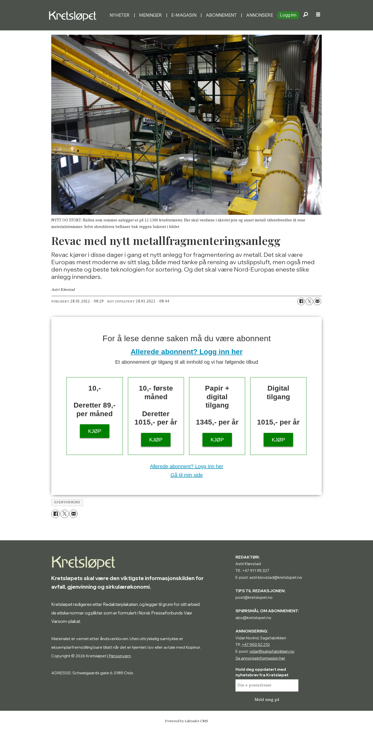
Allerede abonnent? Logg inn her (187, 352)
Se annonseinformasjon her (260, 658)
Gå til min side (187, 475)
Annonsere (259, 15)
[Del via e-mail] (317, 301)
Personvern (120, 655)
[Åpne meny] (318, 15)
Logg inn (288, 14)
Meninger (150, 15)
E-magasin (183, 15)
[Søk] (305, 15)
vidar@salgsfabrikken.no (271, 651)
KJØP (94, 431)
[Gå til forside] (77, 15)
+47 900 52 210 (256, 644)
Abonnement (221, 15)
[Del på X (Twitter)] (309, 301)
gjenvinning (67, 502)
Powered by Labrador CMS (186, 721)
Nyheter (120, 15)
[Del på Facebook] (301, 301)
